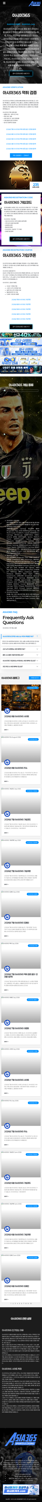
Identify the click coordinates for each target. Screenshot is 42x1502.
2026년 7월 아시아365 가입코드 (17, 819)
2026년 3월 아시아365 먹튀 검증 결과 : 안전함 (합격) (21, 149)
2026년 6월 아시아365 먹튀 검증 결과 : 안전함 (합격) (21, 134)
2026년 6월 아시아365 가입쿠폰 (21, 304)
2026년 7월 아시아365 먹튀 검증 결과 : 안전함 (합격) (21, 129)
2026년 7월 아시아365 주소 (15, 1131)
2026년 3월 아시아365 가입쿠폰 (21, 319)
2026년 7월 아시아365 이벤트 (16, 1028)
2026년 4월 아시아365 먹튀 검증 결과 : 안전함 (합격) (21, 144)
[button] (4, 3)
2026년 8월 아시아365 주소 (15, 768)
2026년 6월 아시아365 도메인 (16, 1286)
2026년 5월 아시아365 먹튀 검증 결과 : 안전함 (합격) (21, 139)
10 (31, 1303)
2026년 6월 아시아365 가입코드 (17, 1183)
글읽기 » (6, 729)
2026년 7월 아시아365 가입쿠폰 (21, 299)
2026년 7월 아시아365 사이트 (16, 1080)
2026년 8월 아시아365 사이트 (16, 716)
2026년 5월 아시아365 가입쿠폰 (21, 309)
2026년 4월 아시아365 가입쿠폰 (21, 314)
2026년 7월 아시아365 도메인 (16, 922)
